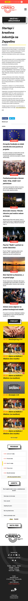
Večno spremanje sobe (9, 515)
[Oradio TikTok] (8, 555)
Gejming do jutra (8, 505)
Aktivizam (14, 140)
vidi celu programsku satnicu (14, 476)
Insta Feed (14, 525)
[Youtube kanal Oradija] (16, 555)
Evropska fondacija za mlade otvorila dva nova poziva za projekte (13, 146)
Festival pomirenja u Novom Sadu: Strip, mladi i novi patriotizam (13, 180)
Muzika (19, 566)
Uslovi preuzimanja (14, 596)
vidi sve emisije (14, 437)
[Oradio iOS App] (15, 560)
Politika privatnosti (14, 597)
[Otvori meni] (25, 9)
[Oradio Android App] (13, 560)
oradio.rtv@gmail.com (14, 583)
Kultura (14, 566)
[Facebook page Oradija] (13, 555)
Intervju (14, 207)
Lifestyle (11, 567)
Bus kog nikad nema (9, 510)
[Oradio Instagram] (11, 555)
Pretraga (16, 569)
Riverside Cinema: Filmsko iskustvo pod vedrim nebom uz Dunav (13, 213)
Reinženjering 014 (15, 339)
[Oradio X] (19, 555)
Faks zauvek (7, 501)
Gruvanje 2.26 (14, 395)
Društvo (9, 566)
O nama (17, 570)
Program (14, 447)
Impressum (11, 570)
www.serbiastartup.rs (21, 107)
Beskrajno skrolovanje (9, 496)
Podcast (14, 321)
